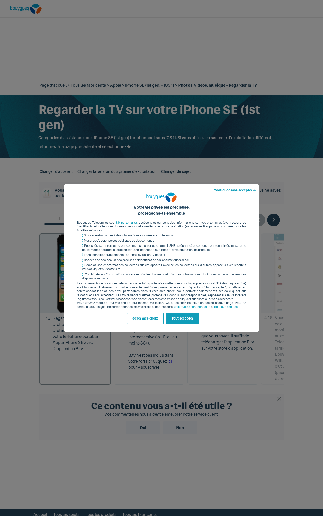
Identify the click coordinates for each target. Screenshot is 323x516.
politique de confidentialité (192, 307)
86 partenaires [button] (127, 222)
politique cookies (226, 307)
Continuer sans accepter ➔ (235, 190)
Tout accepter (182, 318)
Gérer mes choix (145, 318)
